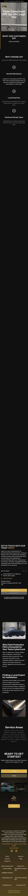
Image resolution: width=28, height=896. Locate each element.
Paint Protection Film (7, 308)
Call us (14, 775)
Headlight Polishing (7, 872)
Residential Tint (7, 885)
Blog (21, 858)
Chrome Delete (7, 868)
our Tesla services (17, 426)
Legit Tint (12, 162)
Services (3, 465)
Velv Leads (16, 892)
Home (7, 856)
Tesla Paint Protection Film (21, 878)
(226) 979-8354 (7, 578)
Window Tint (20, 866)
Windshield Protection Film (21, 869)
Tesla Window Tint (7, 877)
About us (20, 856)
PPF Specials (6, 499)
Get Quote (14, 771)
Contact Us (6, 347)
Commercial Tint (20, 885)
